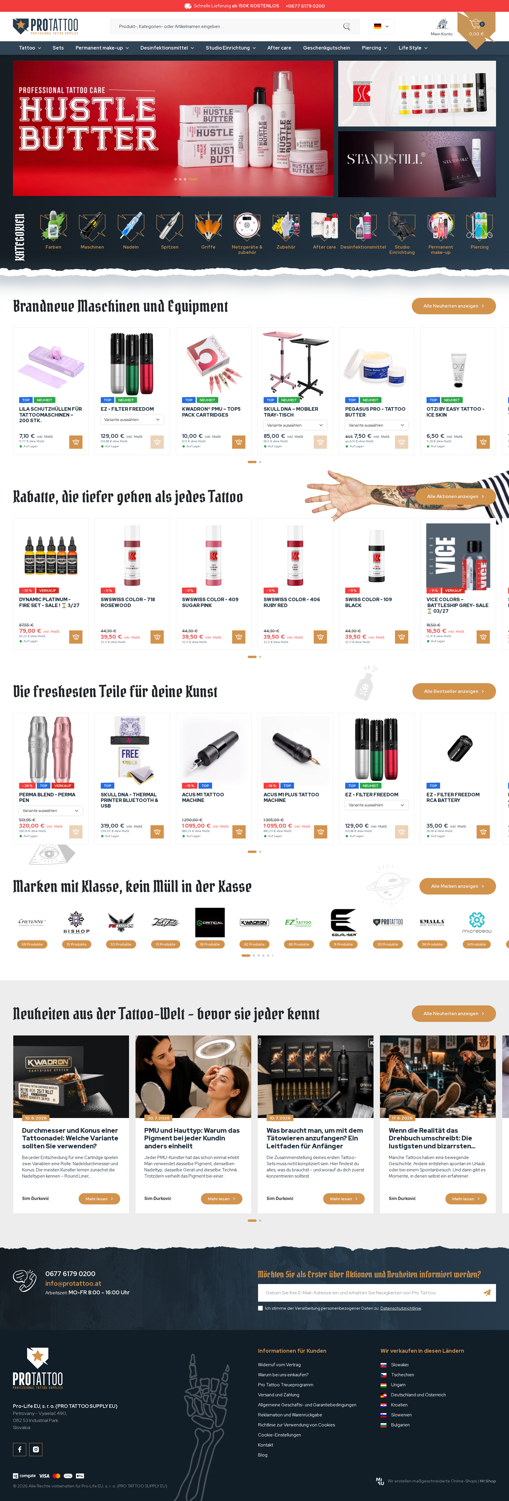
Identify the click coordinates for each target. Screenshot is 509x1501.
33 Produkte (388, 944)
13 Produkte (166, 944)
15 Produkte (77, 944)
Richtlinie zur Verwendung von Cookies (296, 1425)
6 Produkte (476, 944)
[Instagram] (35, 1449)
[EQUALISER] (343, 922)
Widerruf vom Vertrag (279, 1365)
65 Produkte (299, 944)
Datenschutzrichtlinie (401, 1308)
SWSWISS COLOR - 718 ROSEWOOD (128, 602)
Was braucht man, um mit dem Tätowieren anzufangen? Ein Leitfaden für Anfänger (315, 1138)
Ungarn (398, 1385)
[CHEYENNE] (32, 922)
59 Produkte (32, 944)
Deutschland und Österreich (418, 1395)
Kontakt (265, 1445)
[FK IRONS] (121, 922)
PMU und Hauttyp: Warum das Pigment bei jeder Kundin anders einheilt (192, 1138)
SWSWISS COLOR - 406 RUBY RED (292, 602)
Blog (262, 1455)
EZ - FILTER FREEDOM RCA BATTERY (453, 797)
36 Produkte (432, 944)
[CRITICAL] (210, 922)
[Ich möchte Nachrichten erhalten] (487, 1293)
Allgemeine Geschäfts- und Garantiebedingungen (307, 1405)
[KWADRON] (254, 922)
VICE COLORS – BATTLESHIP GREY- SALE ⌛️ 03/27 (458, 605)
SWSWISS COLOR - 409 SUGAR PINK (210, 602)
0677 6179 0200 (70, 1274)
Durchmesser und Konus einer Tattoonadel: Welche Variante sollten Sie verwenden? (70, 1138)
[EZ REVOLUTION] (299, 922)
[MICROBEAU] (477, 922)
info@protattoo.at (73, 1283)
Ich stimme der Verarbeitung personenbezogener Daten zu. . (343, 1308)
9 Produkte (343, 944)
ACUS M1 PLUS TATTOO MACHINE (291, 797)
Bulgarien (400, 1425)
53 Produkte (121, 944)
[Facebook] (19, 1449)
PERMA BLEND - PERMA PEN (47, 797)
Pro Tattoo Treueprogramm (285, 1385)
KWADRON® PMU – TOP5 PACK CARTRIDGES (211, 412)
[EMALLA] (432, 922)
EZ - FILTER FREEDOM (127, 409)
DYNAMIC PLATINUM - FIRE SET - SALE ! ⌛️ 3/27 (49, 602)
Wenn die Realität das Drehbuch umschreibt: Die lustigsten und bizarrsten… (432, 1138)
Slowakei (400, 1365)
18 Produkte (210, 944)
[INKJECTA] (165, 922)
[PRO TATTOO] (388, 922)
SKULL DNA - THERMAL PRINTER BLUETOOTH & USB (129, 800)
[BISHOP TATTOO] (76, 922)
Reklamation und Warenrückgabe (290, 1415)
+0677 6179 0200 (305, 6)
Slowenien (401, 1415)
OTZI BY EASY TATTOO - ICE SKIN (456, 412)
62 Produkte (254, 944)
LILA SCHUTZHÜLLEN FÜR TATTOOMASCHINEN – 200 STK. (50, 414)
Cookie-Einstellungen (279, 1435)
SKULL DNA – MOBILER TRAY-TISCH (291, 412)
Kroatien (399, 1405)
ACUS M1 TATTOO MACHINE (203, 797)
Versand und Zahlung (278, 1395)
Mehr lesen (97, 1198)
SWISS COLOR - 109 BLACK (368, 602)
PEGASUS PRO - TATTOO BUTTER (375, 412)
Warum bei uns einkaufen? (283, 1375)
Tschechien (402, 1375)
